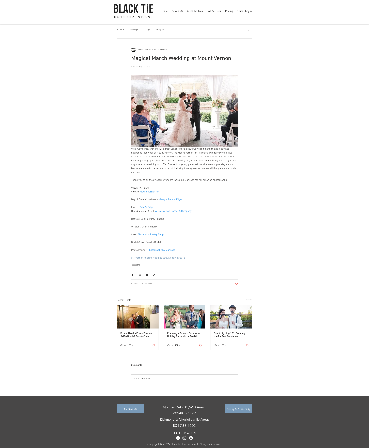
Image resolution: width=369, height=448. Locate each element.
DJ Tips (147, 30)
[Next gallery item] (234, 111)
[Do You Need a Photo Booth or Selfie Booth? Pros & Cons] (138, 317)
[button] (248, 30)
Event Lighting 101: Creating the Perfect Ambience (229, 335)
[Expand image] (184, 111)
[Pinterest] (190, 437)
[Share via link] (153, 274)
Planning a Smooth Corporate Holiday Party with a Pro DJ (183, 335)
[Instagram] (184, 437)
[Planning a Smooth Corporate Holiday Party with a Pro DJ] (184, 317)
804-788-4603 (184, 425)
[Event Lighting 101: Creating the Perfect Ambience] (231, 317)
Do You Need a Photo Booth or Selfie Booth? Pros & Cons (136, 335)
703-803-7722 (184, 413)
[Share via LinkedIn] (146, 274)
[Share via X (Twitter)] (139, 274)
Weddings (134, 30)
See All (249, 300)
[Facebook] (177, 437)
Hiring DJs (160, 30)
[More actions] (236, 49)
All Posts (120, 30)
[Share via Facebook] (132, 274)
